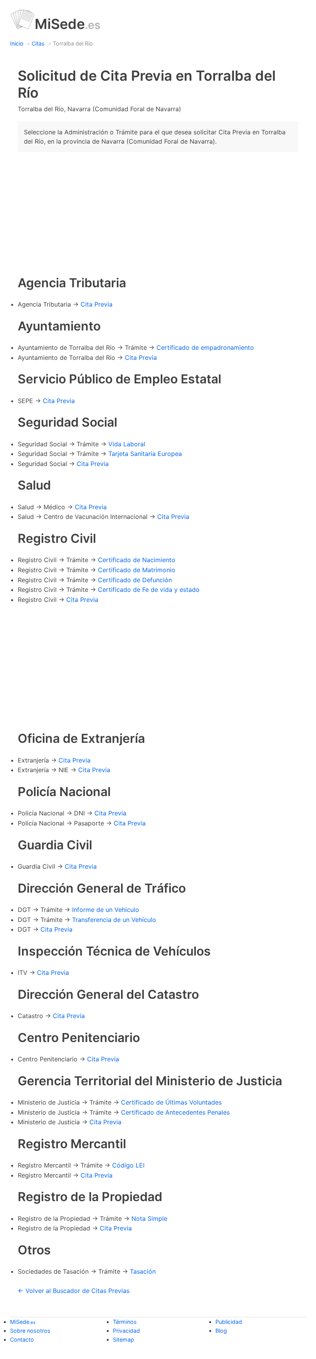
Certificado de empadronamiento (205, 347)
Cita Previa (97, 304)
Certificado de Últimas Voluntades (171, 1102)
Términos (125, 1321)
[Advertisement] (158, 212)
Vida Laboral (126, 444)
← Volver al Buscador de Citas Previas (73, 1291)
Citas (38, 43)
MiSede (68, 23)
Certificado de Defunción (135, 580)
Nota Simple (149, 1218)
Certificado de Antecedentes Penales (175, 1112)
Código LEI (128, 1165)
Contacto (22, 1339)
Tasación (143, 1271)
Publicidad (228, 1321)
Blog (221, 1330)
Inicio (17, 43)
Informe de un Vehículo (105, 909)
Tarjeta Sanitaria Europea (145, 454)
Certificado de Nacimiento (136, 560)
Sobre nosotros (30, 1330)
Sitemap (123, 1339)
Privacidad (126, 1330)
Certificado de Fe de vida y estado (149, 589)
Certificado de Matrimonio (136, 570)
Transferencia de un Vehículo (114, 920)
